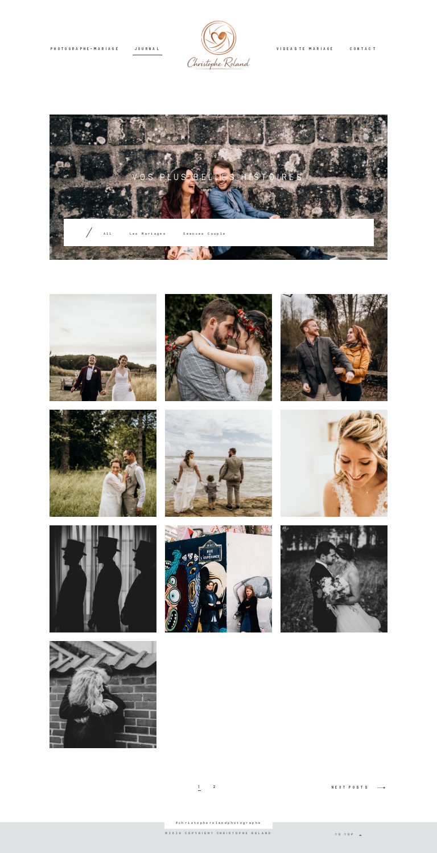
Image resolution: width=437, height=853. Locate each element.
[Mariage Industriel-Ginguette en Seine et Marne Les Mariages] (218, 347)
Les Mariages (148, 233)
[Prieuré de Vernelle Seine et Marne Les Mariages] (334, 463)
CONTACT (363, 48)
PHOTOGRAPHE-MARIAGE (85, 48)
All (108, 233)
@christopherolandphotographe (219, 822)
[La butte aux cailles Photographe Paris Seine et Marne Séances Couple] (218, 578)
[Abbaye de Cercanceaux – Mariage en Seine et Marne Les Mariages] (103, 578)
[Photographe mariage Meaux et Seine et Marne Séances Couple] (103, 694)
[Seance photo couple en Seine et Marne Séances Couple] (334, 347)
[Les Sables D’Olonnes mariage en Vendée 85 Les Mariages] (218, 463)
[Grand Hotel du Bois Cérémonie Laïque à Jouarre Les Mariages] (334, 578)
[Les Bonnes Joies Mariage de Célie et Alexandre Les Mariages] (103, 347)
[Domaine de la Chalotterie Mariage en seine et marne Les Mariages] (103, 463)
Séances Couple (204, 233)
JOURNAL (147, 48)
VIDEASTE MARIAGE (306, 48)
